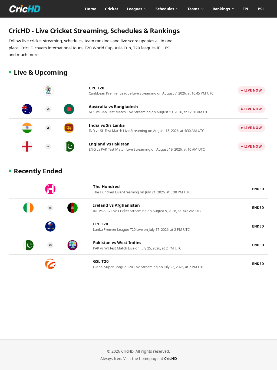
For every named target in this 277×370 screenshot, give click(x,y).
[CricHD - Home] (25, 8)
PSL (261, 8)
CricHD (170, 358)
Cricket (111, 8)
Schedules (165, 8)
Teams (193, 8)
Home (90, 8)
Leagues (134, 8)
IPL (246, 8)
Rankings (221, 8)
